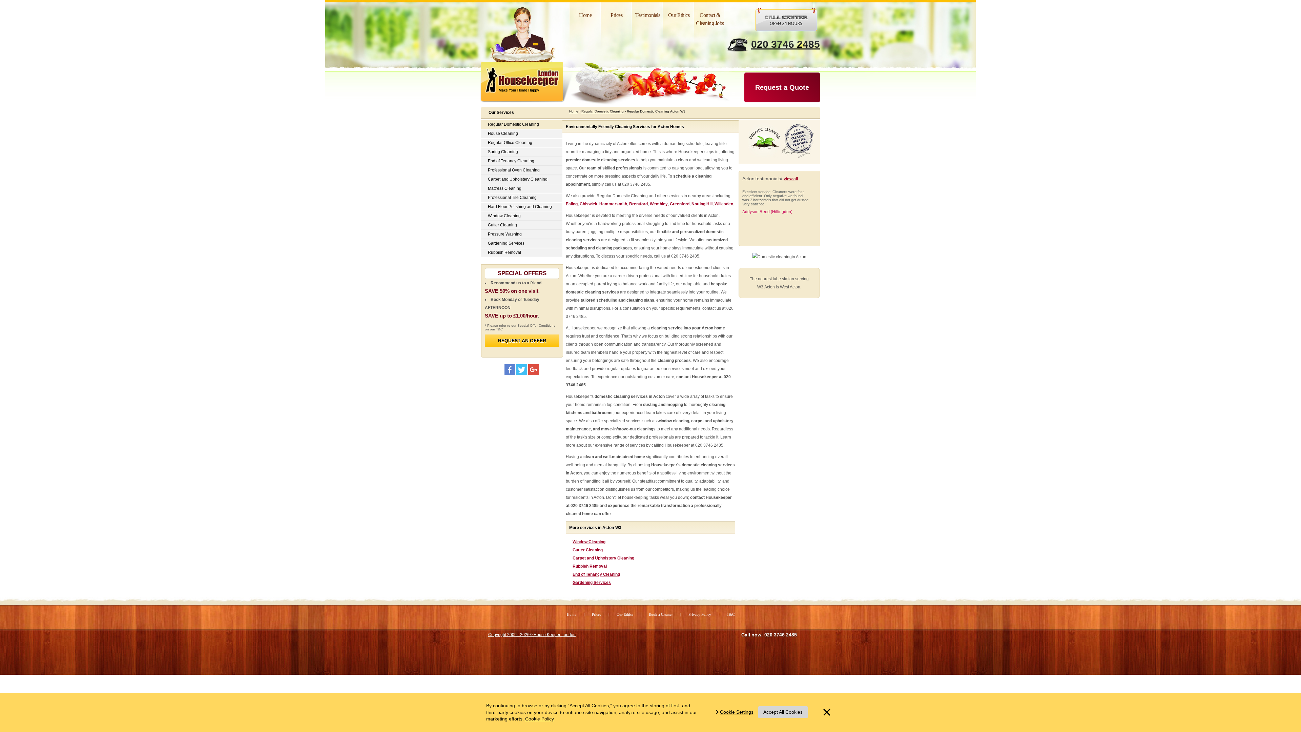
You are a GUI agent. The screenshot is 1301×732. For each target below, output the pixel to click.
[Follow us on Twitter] (521, 369)
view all (791, 179)
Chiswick (588, 204)
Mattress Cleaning (504, 188)
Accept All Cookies (783, 712)
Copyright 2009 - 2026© (532, 634)
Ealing (572, 204)
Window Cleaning (589, 542)
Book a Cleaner (661, 614)
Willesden (724, 204)
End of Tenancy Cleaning (596, 574)
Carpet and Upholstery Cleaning (603, 558)
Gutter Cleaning (588, 550)
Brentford (638, 204)
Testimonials (647, 15)
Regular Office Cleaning (510, 142)
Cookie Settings (736, 712)
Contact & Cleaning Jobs (710, 19)
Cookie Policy (539, 718)
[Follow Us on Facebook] (509, 369)
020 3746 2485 (785, 44)
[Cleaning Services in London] (527, 83)
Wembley (659, 204)
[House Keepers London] (533, 369)
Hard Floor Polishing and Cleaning (520, 206)
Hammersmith (613, 204)
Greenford (679, 204)
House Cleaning (503, 133)
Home (585, 15)
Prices (616, 15)
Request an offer (522, 340)
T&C (731, 614)
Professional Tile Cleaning (512, 197)
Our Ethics (678, 15)
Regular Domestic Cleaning (513, 124)
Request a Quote (782, 87)
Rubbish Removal (590, 566)
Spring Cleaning (503, 151)
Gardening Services (592, 582)
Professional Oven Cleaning (514, 170)
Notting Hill (702, 204)
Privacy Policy (699, 614)
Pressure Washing (505, 234)
